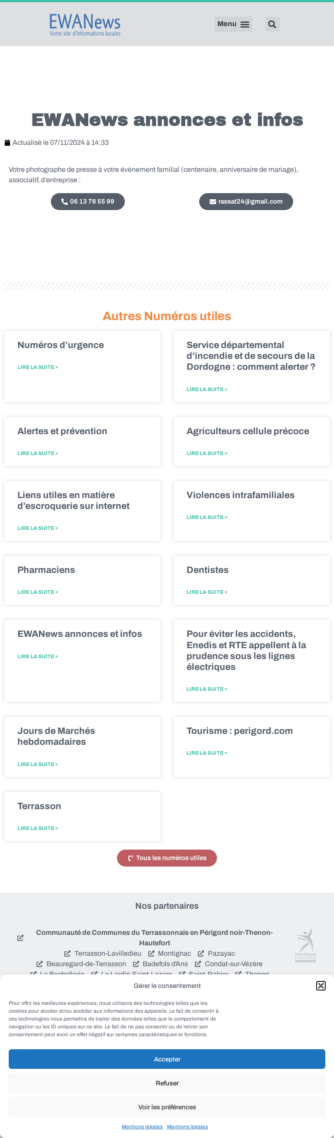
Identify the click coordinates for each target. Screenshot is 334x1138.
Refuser (167, 1083)
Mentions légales (142, 1127)
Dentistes (208, 570)
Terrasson (39, 806)
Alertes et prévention (62, 431)
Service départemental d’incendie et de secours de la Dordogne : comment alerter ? (251, 356)
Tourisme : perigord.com (240, 731)
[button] (321, 985)
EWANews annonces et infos (79, 634)
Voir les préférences (167, 1107)
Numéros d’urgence (60, 345)
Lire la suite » (37, 367)
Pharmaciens (46, 570)
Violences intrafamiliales (241, 495)
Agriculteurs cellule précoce (248, 431)
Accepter (167, 1059)
